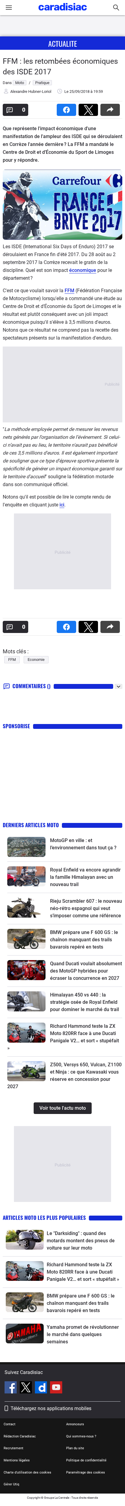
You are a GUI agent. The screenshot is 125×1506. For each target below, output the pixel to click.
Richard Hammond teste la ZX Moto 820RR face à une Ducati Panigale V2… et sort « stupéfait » (83, 1272)
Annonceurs (75, 1424)
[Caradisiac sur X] (26, 1388)
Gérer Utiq (11, 1484)
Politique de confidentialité (86, 1460)
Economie (36, 659)
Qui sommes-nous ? (81, 1436)
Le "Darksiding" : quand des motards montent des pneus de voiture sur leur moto (81, 1240)
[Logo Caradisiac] (63, 12)
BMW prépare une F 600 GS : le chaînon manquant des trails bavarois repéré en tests (84, 939)
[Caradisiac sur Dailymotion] (42, 1388)
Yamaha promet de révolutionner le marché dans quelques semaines (83, 1334)
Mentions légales (17, 1460)
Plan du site (75, 1448)
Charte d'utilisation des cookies (27, 1472)
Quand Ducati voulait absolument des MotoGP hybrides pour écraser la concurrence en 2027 (86, 971)
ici (61, 505)
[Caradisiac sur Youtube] (56, 1388)
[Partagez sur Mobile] (111, 108)
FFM (69, 290)
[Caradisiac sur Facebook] (11, 1388)
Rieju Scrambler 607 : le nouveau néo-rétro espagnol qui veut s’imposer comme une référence (86, 908)
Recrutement (13, 1448)
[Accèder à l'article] (26, 847)
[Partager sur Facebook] (68, 108)
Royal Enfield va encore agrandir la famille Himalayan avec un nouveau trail (85, 877)
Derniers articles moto (31, 825)
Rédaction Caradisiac (20, 1436)
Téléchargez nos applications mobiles (51, 1408)
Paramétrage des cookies (85, 1472)
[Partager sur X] (89, 108)
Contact (9, 1424)
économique (82, 270)
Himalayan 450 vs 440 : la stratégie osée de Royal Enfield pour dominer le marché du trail (84, 1002)
